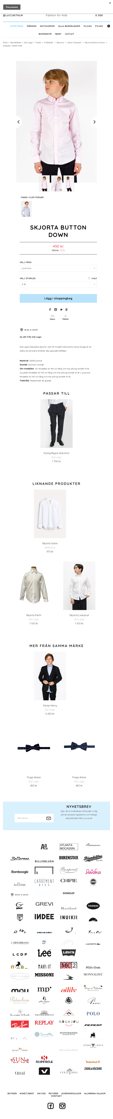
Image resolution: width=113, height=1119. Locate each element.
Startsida (16, 26)
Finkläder (48, 42)
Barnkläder (15, 42)
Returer (53, 1093)
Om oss (41, 1093)
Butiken (12, 1093)
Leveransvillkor (71, 1093)
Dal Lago (28, 42)
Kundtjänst (27, 1093)
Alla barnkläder (69, 26)
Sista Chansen (74, 42)
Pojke (99, 26)
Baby (58, 33)
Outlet (69, 33)
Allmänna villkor (94, 1093)
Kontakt (56, 1096)
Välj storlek (58, 278)
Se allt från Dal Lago (30, 337)
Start (5, 42)
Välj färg (25, 262)
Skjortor (60, 42)
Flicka (88, 26)
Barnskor (45, 33)
